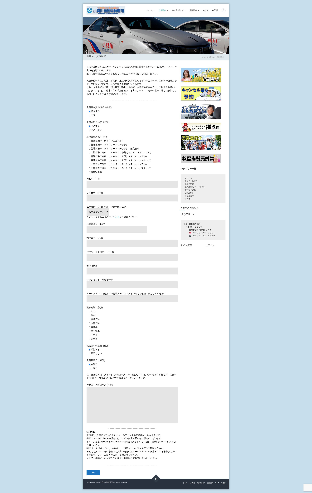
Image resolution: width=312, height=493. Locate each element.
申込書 (215, 10)
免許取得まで (178, 10)
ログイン (209, 245)
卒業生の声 (189, 196)
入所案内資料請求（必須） (100, 107)
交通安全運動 (190, 190)
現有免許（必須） (95, 307)
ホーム (150, 10)
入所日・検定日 (191, 181)
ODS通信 (189, 193)
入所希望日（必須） (96, 360)
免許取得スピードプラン (195, 187)
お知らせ (188, 178)
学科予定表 (189, 184)
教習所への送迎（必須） (99, 345)
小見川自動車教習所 (106, 482)
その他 (187, 199)
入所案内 (162, 10)
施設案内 (193, 10)
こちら (116, 217)
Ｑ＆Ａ (206, 10)
